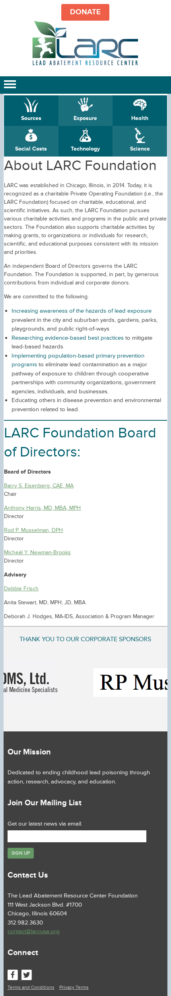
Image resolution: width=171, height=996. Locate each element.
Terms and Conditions (31, 987)
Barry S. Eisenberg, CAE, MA (39, 485)
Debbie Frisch (21, 588)
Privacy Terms (74, 987)
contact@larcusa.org (34, 931)
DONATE (85, 12)
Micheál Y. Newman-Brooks (37, 552)
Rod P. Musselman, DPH (33, 530)
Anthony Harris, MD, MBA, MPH (42, 508)
